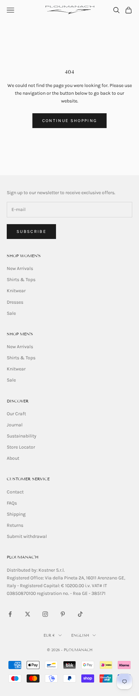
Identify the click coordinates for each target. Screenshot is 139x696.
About (13, 458)
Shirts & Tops (21, 279)
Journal (15, 425)
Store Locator (21, 447)
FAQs (12, 503)
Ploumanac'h (22, 556)
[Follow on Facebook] (10, 614)
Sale (11, 313)
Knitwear (16, 291)
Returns (15, 525)
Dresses (15, 302)
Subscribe (31, 231)
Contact (15, 492)
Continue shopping (69, 120)
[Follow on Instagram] (45, 614)
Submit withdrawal (27, 536)
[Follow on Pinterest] (62, 614)
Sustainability (21, 436)
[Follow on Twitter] (27, 614)
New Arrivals (20, 268)
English (80, 635)
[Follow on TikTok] (80, 614)
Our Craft (16, 414)
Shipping (16, 514)
